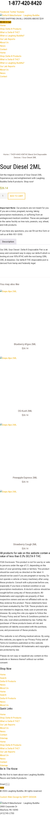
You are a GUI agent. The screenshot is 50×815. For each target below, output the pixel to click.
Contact (3, 49)
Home (3, 25)
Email (3, 784)
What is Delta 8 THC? (10, 32)
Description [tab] (8, 241)
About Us (4, 42)
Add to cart (16, 196)
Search (3, 678)
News (2, 46)
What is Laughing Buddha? (12, 35)
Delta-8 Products (8, 681)
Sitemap (4, 738)
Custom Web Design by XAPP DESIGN (18, 797)
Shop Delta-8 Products (10, 29)
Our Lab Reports (7, 39)
